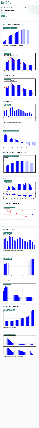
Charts (2, 7)
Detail (8, 16)
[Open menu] (37, 2)
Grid (3, 16)
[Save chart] (36, 25)
